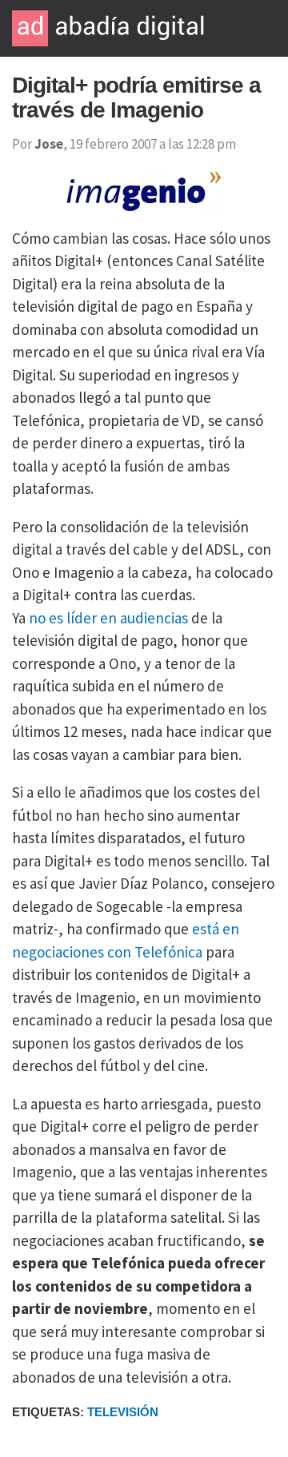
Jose (48, 144)
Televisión (122, 1412)
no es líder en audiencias (108, 617)
